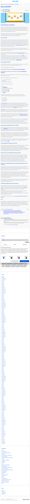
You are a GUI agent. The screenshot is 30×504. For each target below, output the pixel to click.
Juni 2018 (3, 383)
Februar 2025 (3, 287)
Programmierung (15, 263)
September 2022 (4, 321)
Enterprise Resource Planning (20, 45)
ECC (23, 55)
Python (26, 263)
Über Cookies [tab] (25, 244)
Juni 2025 (3, 282)
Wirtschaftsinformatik (23, 266)
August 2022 (3, 322)
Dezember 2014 (4, 433)
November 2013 (4, 442)
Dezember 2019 (4, 361)
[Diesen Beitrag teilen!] (28, 209)
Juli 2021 (3, 338)
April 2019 (3, 371)
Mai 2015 (3, 428)
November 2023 (4, 304)
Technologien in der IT (4, 478)
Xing (9, 224)
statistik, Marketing (21, 53)
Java (8, 141)
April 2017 (3, 400)
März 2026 (3, 277)
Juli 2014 (3, 437)
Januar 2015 (3, 432)
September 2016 (4, 409)
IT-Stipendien (3, 461)
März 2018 (3, 387)
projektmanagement (21, 263)
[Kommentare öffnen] (26, 209)
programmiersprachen (9, 263)
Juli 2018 (3, 382)
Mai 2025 (3, 283)
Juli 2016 (3, 411)
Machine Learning (23, 114)
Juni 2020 (3, 354)
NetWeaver (5, 87)
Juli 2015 (3, 426)
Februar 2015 (3, 431)
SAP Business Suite (4, 103)
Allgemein (3, 450)
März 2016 (3, 416)
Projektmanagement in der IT (5, 468)
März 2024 (3, 299)
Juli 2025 (3, 281)
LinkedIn (11, 224)
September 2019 (4, 365)
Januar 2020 (3, 360)
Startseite (2, 4)
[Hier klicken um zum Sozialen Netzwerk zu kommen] (24, 499)
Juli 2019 (3, 367)
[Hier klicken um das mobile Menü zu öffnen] (1, 1)
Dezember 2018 (4, 376)
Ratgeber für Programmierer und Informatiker (7, 469)
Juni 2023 (3, 310)
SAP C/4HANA (3, 109)
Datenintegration (18, 210)
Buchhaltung (5, 210)
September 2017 (4, 394)
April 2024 (3, 298)
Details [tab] (15, 244)
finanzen (21, 211)
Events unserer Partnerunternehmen (6, 452)
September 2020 (4, 350)
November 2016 (4, 406)
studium (3, 266)
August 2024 (3, 293)
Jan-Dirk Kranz (6, 9)
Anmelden (3, 490)
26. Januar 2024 (6, 11)
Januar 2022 (3, 331)
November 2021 (4, 333)
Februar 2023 (3, 315)
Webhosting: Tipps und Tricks (5, 480)
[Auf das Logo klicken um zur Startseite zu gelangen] (15, 1)
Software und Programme (5, 474)
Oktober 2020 (3, 349)
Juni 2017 (3, 398)
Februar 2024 (3, 300)
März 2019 (3, 372)
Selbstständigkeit (4, 472)
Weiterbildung (18, 266)
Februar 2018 (3, 388)
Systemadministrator (7, 266)
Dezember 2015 (4, 420)
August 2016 (3, 410)
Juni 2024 (3, 295)
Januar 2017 (3, 404)
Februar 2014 (3, 439)
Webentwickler (13, 266)
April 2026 (3, 276)
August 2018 (3, 381)
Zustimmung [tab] (5, 244)
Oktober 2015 (3, 422)
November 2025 (4, 278)
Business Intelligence (9, 210)
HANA (4, 92)
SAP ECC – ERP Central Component (19, 69)
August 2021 (3, 337)
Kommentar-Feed (4, 492)
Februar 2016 (3, 417)
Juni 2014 (3, 438)
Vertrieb (7, 213)
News (2, 463)
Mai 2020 (3, 355)
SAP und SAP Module (10, 4)
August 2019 (3, 366)
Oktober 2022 (3, 320)
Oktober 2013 (3, 443)
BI (8, 90)
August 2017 (3, 395)
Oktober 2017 (3, 393)
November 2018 (4, 377)
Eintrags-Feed (3, 491)
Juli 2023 (3, 309)
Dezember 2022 (4, 317)
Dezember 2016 (4, 405)
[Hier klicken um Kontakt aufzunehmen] (23, 499)
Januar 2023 (3, 316)
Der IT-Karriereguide (4, 451)
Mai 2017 (3, 399)
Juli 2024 (3, 294)
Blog (4, 4)
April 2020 (3, 356)
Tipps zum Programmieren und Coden (6, 479)
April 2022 (3, 327)
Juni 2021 (3, 339)
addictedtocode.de (15, 224)
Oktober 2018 (3, 378)
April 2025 (3, 284)
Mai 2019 (3, 370)
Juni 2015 (3, 427)
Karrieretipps (3, 462)
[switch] (11, 258)
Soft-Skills (3, 473)
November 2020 (4, 348)
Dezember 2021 (4, 332)
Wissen (6, 4)
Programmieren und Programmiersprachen (7, 467)
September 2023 (4, 306)
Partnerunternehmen (4, 466)
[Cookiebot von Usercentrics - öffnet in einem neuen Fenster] (25, 242)
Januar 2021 (3, 345)
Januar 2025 (3, 288)
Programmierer (4, 263)
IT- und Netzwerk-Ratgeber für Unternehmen (7, 457)
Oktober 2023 (3, 305)
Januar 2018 (3, 389)
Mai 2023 (3, 311)
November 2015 (4, 421)
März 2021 (3, 343)
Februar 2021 (3, 344)
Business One (18, 59)
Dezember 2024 (4, 289)
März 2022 (3, 328)
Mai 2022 (3, 326)
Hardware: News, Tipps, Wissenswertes (6, 455)
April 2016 (3, 415)
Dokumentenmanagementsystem (7, 211)
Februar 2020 (3, 359)
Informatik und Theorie (4, 456)
